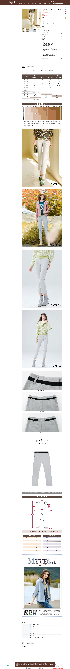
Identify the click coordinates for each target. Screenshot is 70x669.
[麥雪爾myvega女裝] (12, 2)
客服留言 (40, 667)
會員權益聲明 (41, 668)
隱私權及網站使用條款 (28, 668)
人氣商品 (65, 19)
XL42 (47, 23)
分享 (44, 61)
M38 (53, 23)
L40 (50, 23)
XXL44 (44, 23)
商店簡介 (27, 667)
